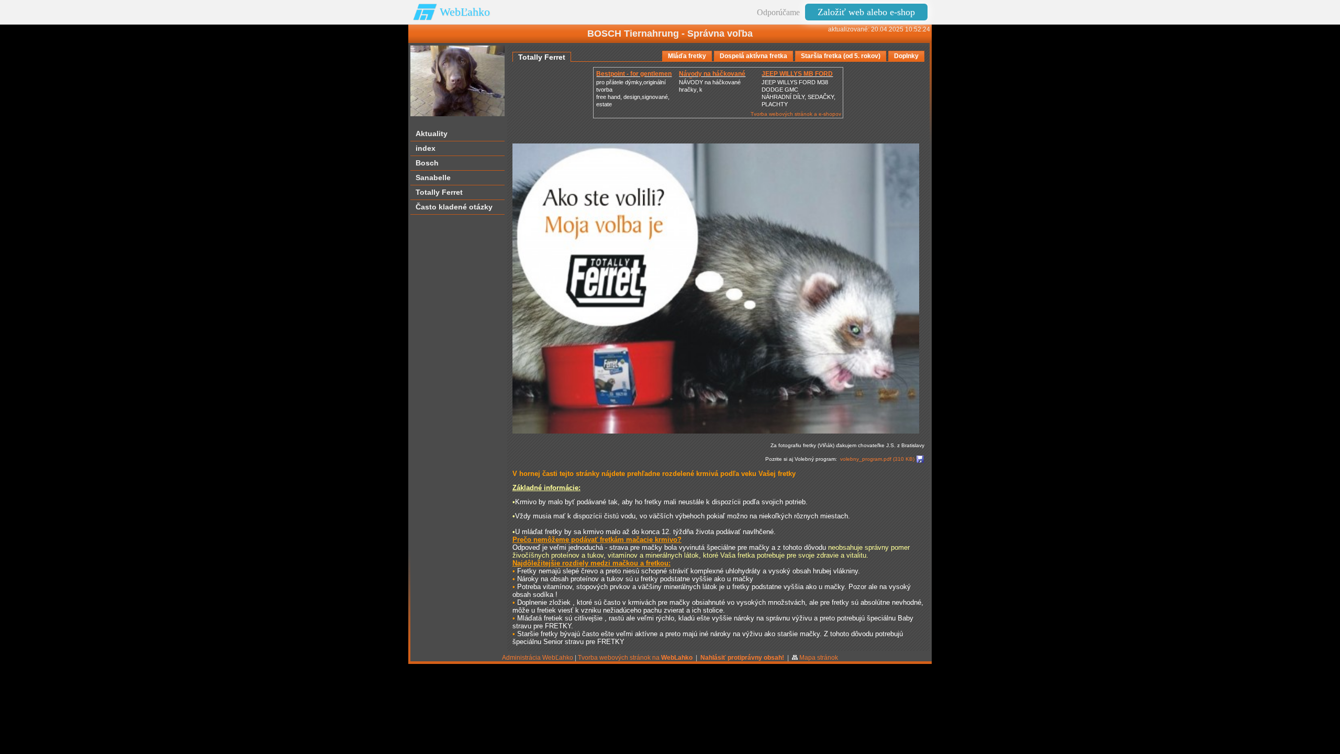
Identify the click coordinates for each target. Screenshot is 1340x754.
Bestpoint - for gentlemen (634, 73)
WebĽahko (465, 11)
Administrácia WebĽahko (537, 657)
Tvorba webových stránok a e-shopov (796, 114)
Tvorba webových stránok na (635, 657)
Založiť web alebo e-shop (866, 12)
